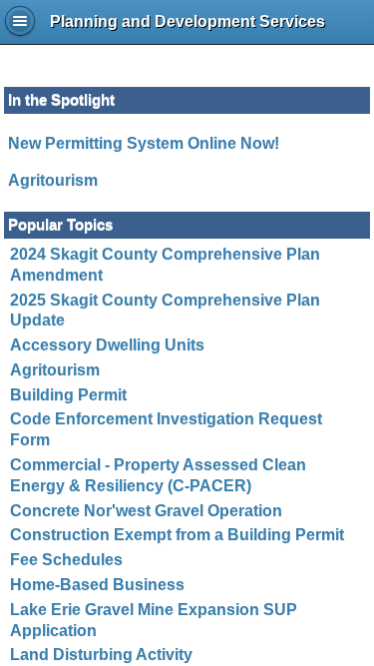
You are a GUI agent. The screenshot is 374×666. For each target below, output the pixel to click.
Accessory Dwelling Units (107, 344)
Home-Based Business (97, 584)
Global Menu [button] (20, 21)
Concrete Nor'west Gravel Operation (146, 510)
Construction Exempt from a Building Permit (177, 534)
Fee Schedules (66, 559)
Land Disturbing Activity (101, 654)
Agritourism (53, 180)
